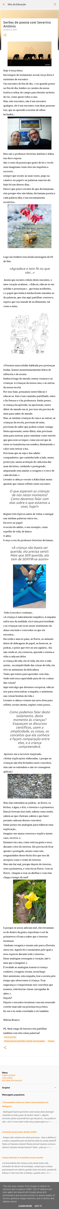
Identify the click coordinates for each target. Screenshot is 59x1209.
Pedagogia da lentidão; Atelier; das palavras (24, 1041)
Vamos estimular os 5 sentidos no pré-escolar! (22, 1158)
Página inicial (8, 1075)
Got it (38, 1206)
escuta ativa (10, 1037)
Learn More (25, 1206)
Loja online (7, 1078)
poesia (51, 1041)
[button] (5, 35)
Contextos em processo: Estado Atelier (19, 1132)
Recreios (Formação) (12, 1080)
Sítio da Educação (17, 4)
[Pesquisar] (55, 4)
